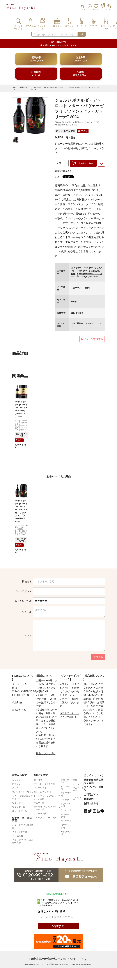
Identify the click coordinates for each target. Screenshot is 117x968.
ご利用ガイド (91, 794)
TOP (14, 87)
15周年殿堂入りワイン (81, 73)
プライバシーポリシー (93, 788)
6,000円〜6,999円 (85, 273)
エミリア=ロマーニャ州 (45, 817)
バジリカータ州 (66, 826)
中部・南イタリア (66, 781)
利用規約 (89, 799)
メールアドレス (23, 591)
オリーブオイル (19, 810)
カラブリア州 (66, 833)
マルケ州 (65, 799)
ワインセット (18, 802)
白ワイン (16, 783)
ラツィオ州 (66, 810)
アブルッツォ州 (66, 805)
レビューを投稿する (92, 339)
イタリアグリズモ (20, 831)
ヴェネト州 (39, 802)
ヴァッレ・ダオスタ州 (44, 783)
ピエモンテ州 (40, 787)
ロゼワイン (17, 787)
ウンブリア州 (66, 794)
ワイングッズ (18, 806)
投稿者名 (27, 581)
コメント (27, 635)
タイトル (27, 611)
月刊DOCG (17, 835)
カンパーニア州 (66, 815)
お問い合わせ (91, 803)
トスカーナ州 (66, 787)
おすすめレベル (23, 600)
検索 (81, 34)
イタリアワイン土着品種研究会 (23, 841)
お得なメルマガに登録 (51, 911)
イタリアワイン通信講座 (23, 826)
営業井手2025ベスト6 (80, 59)
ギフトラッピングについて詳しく (69, 715)
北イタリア (76, 267)
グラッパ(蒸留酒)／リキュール (22, 797)
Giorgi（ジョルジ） (90, 276)
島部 (75, 779)
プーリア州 (66, 820)
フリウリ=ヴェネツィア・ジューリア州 (47, 808)
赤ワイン (83, 131)
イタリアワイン (90, 267)
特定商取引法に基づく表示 (93, 781)
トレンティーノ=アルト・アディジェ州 (47, 797)
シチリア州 (78, 783)
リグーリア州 (40, 813)
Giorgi (74, 301)
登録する (58, 926)
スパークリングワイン (23, 791)
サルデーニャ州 (78, 789)
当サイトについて (93, 775)
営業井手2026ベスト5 (36, 59)
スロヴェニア (78, 798)
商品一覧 (23, 87)
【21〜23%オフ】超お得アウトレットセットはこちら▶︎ (58, 43)
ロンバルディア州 (65, 131)
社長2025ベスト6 (36, 73)
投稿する (98, 656)
